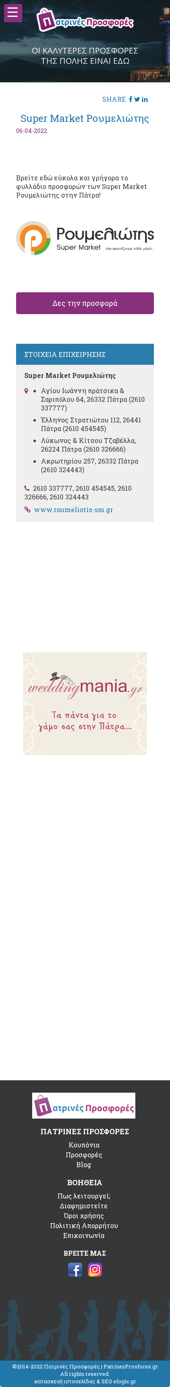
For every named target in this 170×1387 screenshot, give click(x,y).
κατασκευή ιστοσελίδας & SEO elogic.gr (85, 1381)
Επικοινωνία (83, 1235)
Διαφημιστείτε (84, 1205)
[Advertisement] (85, 581)
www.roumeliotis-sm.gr (73, 509)
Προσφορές (84, 1154)
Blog (83, 1164)
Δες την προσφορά (85, 303)
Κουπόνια (83, 1144)
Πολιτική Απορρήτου (84, 1225)
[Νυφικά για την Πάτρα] (85, 752)
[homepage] (85, 29)
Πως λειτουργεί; (83, 1195)
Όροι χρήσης (84, 1215)
